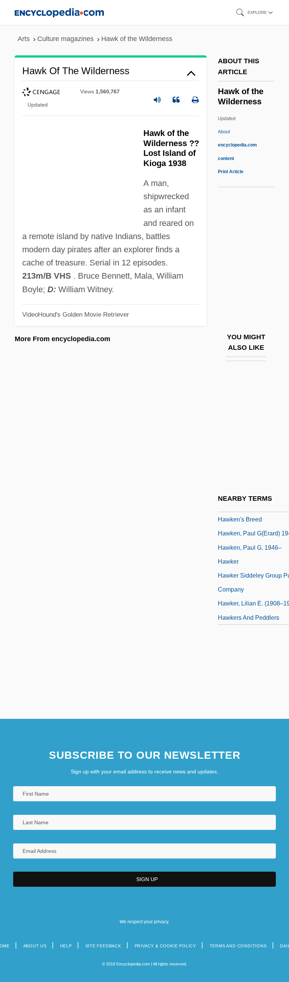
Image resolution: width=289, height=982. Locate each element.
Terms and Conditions (238, 946)
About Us (35, 946)
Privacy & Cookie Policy (165, 946)
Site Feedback (103, 946)
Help (66, 946)
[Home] (59, 12)
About (237, 145)
